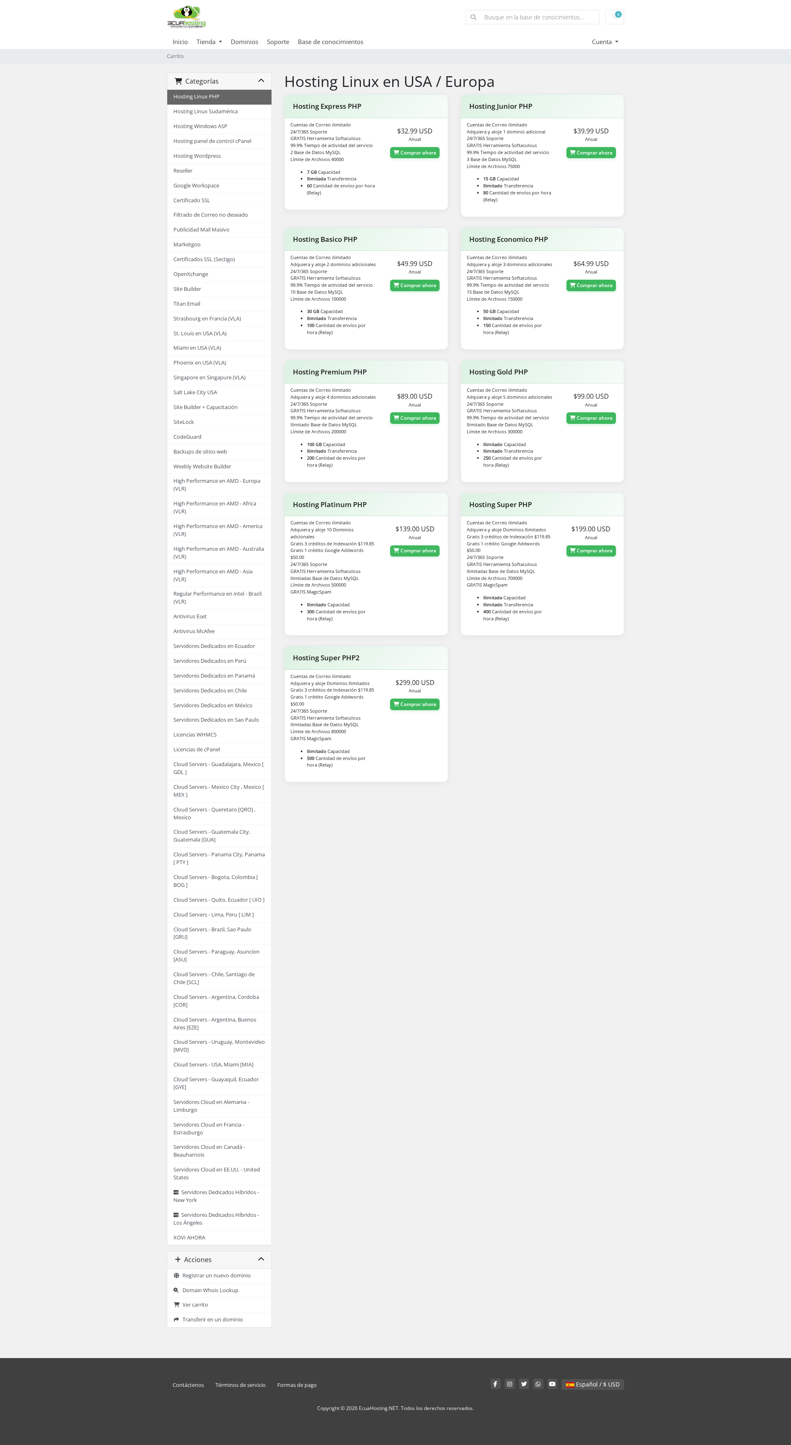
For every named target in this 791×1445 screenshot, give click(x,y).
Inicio (180, 41)
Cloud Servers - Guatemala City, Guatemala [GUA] (211, 835)
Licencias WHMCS (195, 734)
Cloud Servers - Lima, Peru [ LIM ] (213, 914)
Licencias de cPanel (196, 749)
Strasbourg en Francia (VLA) (207, 318)
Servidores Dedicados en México (213, 705)
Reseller (182, 170)
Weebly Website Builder (202, 466)
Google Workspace (196, 185)
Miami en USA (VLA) (197, 347)
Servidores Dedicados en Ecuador (214, 646)
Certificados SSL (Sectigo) (204, 259)
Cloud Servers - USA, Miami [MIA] (213, 1064)
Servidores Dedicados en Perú (209, 660)
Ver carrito (194, 1304)
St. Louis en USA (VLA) (200, 333)
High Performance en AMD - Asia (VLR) (213, 575)
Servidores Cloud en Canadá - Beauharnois (209, 1150)
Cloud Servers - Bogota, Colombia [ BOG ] (215, 881)
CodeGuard (187, 436)
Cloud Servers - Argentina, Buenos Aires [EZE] (214, 1023)
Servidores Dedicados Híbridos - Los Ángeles (216, 1218)
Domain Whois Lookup (209, 1290)
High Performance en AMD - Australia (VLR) (218, 552)
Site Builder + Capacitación (205, 407)
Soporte (278, 41)
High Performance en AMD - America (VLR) (217, 530)
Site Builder (187, 288)
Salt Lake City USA (195, 392)
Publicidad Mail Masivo (201, 229)
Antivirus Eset (190, 616)
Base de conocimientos (330, 41)
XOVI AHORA (189, 1237)
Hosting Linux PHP (196, 96)
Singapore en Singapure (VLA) (209, 377)
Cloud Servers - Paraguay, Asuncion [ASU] (216, 955)
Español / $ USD (597, 1384)
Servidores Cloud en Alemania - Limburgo (211, 1106)
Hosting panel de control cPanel (212, 141)
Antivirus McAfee (194, 631)
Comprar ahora (417, 152)
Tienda (207, 41)
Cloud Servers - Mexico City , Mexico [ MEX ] (218, 790)
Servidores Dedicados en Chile (210, 690)
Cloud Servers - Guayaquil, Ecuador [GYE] (216, 1083)
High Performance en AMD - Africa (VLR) (214, 507)
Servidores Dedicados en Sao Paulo (216, 719)
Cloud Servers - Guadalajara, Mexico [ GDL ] (218, 768)
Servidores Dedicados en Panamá (214, 675)
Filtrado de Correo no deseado (210, 214)
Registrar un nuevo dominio (215, 1275)
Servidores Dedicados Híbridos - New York (216, 1196)
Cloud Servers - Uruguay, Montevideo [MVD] (219, 1045)
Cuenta (602, 41)
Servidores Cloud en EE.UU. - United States (216, 1173)
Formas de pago (297, 1385)
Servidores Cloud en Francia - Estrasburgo (208, 1128)
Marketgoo (187, 244)
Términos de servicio (240, 1385)
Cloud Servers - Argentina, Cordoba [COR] (216, 1001)
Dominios (244, 41)
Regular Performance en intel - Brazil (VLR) (217, 597)
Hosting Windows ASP (200, 126)
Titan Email (186, 303)
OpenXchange (190, 274)
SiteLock (183, 422)
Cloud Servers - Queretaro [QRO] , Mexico (214, 813)
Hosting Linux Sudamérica (205, 111)
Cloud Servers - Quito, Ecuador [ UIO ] (218, 899)
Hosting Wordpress (197, 155)
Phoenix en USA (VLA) (199, 362)
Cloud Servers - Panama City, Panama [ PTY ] (219, 858)
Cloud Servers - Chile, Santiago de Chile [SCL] (214, 978)
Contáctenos (188, 1385)
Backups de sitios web (200, 451)
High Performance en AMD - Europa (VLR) (216, 484)
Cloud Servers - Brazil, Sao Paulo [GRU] (212, 933)
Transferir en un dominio (211, 1319)
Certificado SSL (191, 200)
